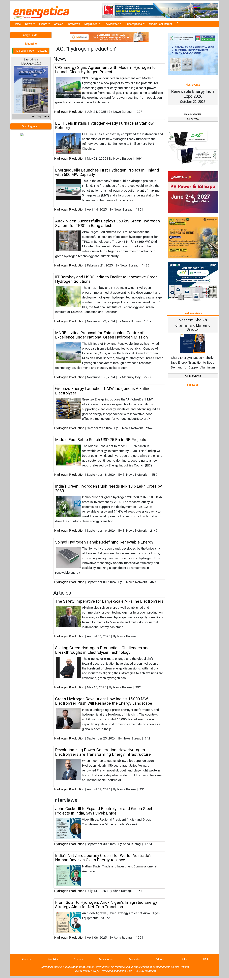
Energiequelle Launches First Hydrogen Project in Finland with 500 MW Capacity (107, 172)
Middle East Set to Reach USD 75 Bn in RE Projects (100, 439)
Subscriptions (134, 24)
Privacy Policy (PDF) (85, 970)
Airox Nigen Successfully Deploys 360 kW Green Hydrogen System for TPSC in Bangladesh (107, 223)
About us (26, 959)
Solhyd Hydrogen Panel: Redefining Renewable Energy (104, 542)
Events (43, 24)
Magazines (91, 24)
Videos (160, 959)
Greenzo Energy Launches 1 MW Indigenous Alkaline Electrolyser (102, 390)
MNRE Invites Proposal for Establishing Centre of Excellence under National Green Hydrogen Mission (101, 335)
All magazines (40, 116)
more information (186, 114)
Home (17, 24)
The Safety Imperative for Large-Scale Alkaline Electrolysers (109, 601)
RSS (205, 959)
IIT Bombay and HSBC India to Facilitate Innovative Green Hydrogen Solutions (106, 279)
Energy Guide (30, 35)
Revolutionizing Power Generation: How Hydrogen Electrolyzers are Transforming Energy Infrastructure (103, 752)
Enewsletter (111, 24)
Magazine (134, 959)
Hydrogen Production (69, 112)
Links (184, 959)
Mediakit (53, 959)
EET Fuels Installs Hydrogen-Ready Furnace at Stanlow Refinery (104, 125)
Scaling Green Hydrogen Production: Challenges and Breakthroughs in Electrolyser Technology (102, 650)
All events (193, 123)
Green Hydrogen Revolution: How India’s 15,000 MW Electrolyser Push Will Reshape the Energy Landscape (103, 701)
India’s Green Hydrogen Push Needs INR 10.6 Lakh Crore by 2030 (108, 488)
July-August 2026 (30, 63)
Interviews (74, 24)
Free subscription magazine (31, 50)
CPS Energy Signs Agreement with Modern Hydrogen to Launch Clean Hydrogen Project (105, 69)
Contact (78, 959)
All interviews (193, 380)
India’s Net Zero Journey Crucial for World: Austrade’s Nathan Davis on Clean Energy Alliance (103, 857)
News (29, 24)
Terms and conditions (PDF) (116, 970)
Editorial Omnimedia (97, 966)
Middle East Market (160, 24)
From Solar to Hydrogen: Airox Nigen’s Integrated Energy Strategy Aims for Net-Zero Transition (106, 904)
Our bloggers (30, 126)
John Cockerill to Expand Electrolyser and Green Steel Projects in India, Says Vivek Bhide (103, 810)
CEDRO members (145, 970)
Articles (58, 24)
